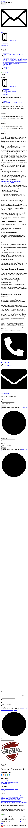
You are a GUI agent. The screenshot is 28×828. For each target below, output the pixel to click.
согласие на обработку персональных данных (14, 408)
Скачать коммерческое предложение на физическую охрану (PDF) (11, 182)
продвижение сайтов (22, 825)
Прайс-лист (6, 54)
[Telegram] (5, 775)
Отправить (3, 406)
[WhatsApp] (7, 775)
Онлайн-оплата (7, 67)
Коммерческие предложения (10, 65)
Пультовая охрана (7, 56)
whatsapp (5, 43)
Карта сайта (17, 821)
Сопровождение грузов (6, 802)
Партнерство (15, 54)
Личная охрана (10, 62)
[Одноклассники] (3, 775)
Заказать (3, 113)
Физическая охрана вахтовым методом (12, 58)
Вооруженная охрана (13, 60)
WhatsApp (3, 790)
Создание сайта (4, 825)
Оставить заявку (5, 70)
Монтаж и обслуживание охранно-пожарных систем (15, 62)
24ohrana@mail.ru (5, 32)
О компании (6, 53)
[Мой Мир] (9, 775)
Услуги (5, 55)
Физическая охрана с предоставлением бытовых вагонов (10, 799)
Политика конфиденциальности (9, 783)
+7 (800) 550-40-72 (13, 40)
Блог (10, 54)
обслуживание (12, 825)
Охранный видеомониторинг (19, 802)
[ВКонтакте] (1, 775)
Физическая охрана (17, 56)
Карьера (21, 54)
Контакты (5, 68)
